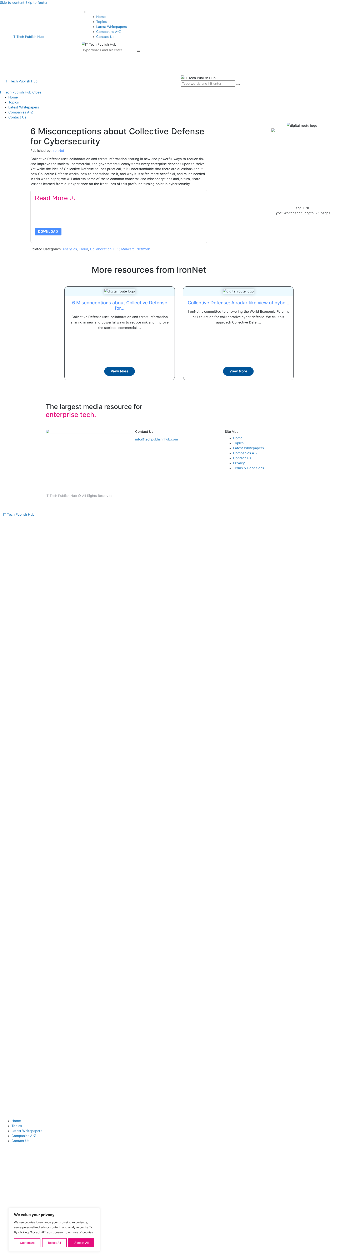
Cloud (83, 249)
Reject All (54, 1242)
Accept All (81, 1242)
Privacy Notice (161, 218)
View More (120, 371)
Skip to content (12, 2)
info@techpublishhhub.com (156, 439)
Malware (128, 249)
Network (143, 249)
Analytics (69, 249)
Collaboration (100, 249)
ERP (116, 249)
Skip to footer (36, 2)
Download (48, 232)
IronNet (58, 150)
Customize (27, 1242)
